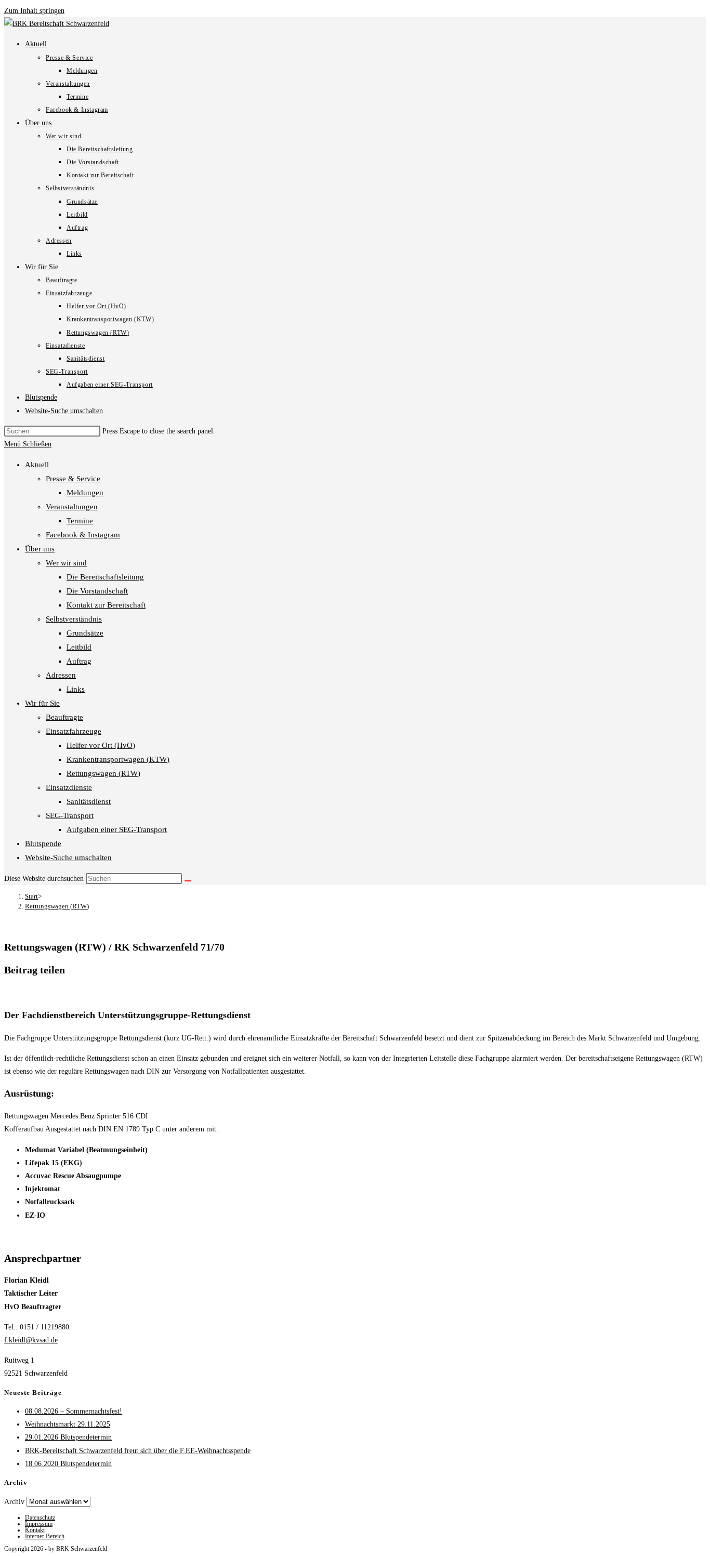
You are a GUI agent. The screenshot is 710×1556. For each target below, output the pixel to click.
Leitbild (79, 647)
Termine (80, 521)
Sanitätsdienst (89, 801)
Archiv (14, 1502)
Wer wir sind (66, 563)
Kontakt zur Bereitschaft (106, 605)
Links (76, 689)
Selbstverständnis (74, 619)
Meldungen (85, 493)
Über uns (40, 549)
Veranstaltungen (72, 507)
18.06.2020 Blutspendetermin (68, 1464)
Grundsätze (85, 633)
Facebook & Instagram (83, 535)
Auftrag (79, 661)
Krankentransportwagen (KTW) (118, 759)
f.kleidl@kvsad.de (31, 1340)
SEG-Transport (70, 815)
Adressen (61, 675)
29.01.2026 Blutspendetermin (68, 1437)
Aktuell (37, 464)
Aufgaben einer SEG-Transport (117, 829)
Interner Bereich (44, 1536)
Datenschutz (40, 1517)
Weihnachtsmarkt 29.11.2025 (67, 1424)
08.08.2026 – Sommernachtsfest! (73, 1411)
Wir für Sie (42, 703)
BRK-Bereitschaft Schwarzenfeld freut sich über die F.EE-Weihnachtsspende (138, 1451)
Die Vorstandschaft (97, 591)
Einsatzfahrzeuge (73, 731)
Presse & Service (73, 478)
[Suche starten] (187, 881)
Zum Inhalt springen (34, 11)
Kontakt (35, 1530)
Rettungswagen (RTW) (103, 773)
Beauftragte (64, 717)
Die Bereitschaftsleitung (105, 577)
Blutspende (43, 843)
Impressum (38, 1523)
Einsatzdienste (69, 787)
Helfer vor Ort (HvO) (101, 745)
